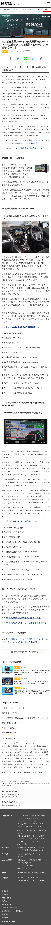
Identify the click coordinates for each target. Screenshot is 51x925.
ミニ (41, 824)
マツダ (43, 816)
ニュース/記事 (37, 9)
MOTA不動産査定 (23, 873)
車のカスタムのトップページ (11, 794)
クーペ (31, 839)
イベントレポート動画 (25, 865)
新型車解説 (33, 860)
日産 (32, 816)
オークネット (22, 878)
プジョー (38, 826)
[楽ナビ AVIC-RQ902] (41, 173)
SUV (26, 839)
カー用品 (5, 854)
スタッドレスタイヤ (24, 854)
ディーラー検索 (27, 9)
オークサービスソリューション (28, 880)
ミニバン (20, 839)
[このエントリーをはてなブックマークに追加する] (33, 58)
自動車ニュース (22, 860)
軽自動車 (20, 830)
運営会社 (5, 891)
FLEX (42, 880)
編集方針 (5, 917)
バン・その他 (22, 844)
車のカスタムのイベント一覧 (11, 805)
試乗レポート (43, 860)
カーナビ (20, 857)
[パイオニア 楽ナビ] (25, 37)
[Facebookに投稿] (10, 58)
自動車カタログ (7, 816)
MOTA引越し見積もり (38, 873)
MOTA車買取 (22, 847)
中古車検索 (7, 9)
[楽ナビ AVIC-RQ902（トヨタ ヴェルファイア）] (25, 237)
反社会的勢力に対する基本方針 (12, 911)
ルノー (25, 826)
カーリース (16, 9)
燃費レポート (29, 863)
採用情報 (5, 894)
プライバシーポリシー (9, 908)
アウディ (35, 824)
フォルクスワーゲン (24, 824)
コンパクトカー (30, 830)
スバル (19, 818)
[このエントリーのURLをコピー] (40, 58)
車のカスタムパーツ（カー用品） (21, 781)
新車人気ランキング (36, 850)
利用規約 (5, 901)
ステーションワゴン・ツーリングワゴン (31, 836)
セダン (19, 833)
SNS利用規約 (6, 904)
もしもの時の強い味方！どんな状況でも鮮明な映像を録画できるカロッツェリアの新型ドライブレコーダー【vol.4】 (31, 672)
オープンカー (39, 839)
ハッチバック (41, 830)
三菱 (30, 818)
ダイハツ (36, 818)
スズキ (25, 818)
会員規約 (5, 914)
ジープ (31, 826)
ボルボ (19, 826)
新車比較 (20, 863)
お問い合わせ (6, 898)
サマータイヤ (37, 854)
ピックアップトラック (38, 841)
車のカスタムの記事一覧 (9, 797)
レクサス (26, 816)
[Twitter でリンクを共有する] (17, 58)
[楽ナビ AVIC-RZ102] (25, 432)
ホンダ (37, 816)
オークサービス (33, 878)
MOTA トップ (5, 781)
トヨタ (19, 816)
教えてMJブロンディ (24, 868)
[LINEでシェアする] (25, 58)
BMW (34, 821)
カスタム (47, 9)
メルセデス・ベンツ (24, 821)
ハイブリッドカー (23, 841)
